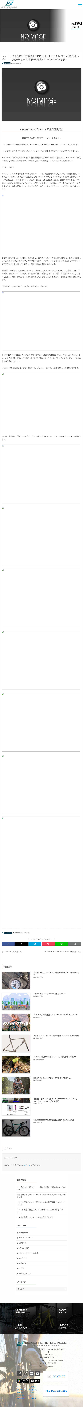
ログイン (26, 1165)
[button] (8, 944)
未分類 (21, 1268)
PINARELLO (18, 933)
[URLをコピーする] (74, 944)
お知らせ (22, 1243)
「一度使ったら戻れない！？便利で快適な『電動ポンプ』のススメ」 (41, 1188)
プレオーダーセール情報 (28, 1253)
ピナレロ (27, 933)
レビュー (22, 1258)
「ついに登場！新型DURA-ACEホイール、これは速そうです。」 (40, 1211)
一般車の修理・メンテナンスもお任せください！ (36, 1217)
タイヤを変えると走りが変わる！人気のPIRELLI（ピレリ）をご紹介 (41, 1203)
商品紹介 (22, 1263)
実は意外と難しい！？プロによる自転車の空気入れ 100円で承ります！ (41, 1196)
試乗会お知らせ (25, 1273)
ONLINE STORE (25, 1238)
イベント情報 (24, 1248)
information (7, 63)
